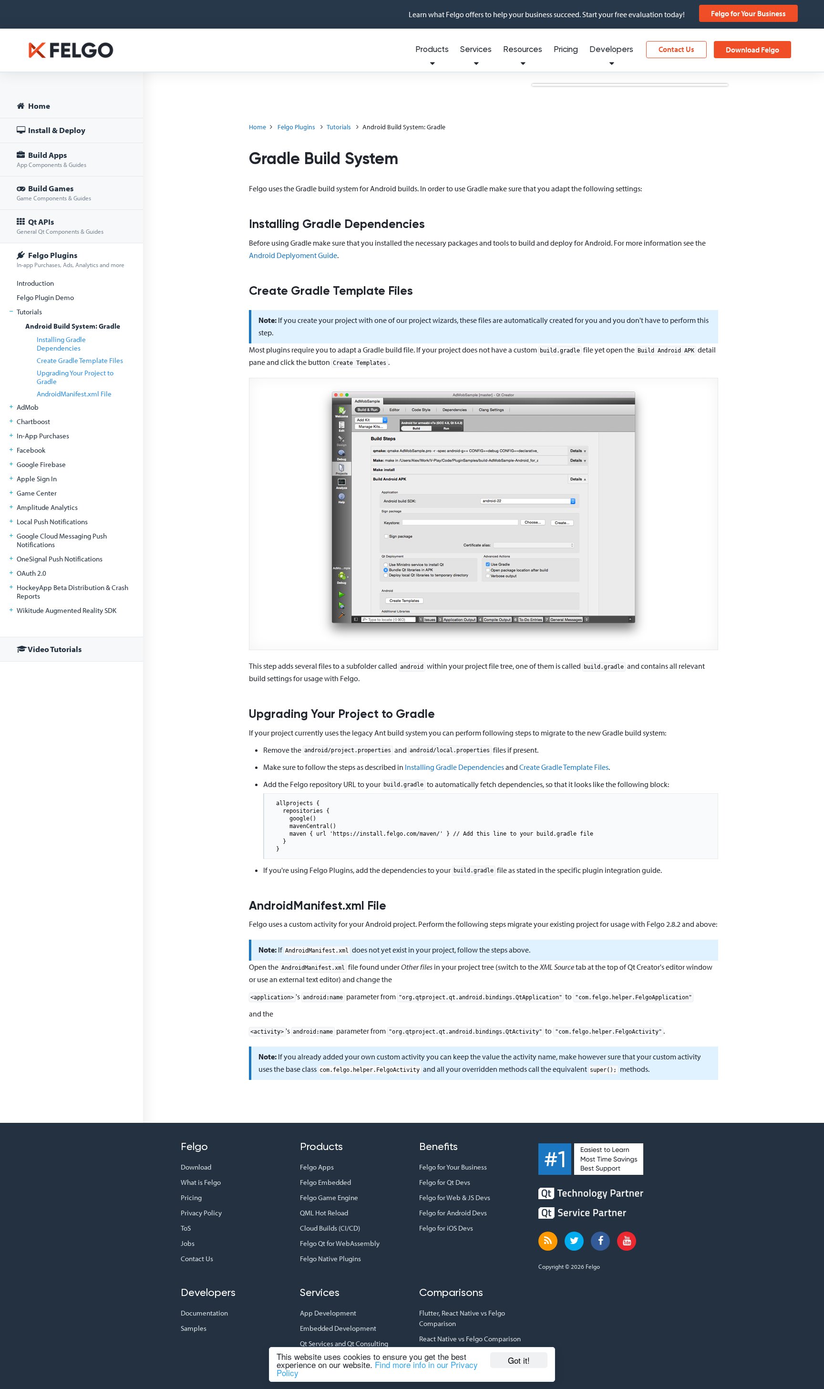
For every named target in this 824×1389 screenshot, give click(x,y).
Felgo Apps (317, 1166)
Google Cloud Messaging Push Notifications (62, 540)
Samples (193, 1328)
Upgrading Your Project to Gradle (75, 377)
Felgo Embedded (325, 1182)
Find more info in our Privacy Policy (377, 1368)
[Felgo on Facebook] (600, 1241)
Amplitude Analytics (47, 507)
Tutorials (29, 311)
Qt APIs (60, 226)
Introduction (35, 283)
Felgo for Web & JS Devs (454, 1197)
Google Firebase (41, 464)
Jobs (188, 1243)
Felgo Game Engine (329, 1197)
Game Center (37, 493)
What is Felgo (201, 1182)
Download (196, 1166)
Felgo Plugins (70, 259)
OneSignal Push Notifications (60, 558)
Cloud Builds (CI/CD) (330, 1228)
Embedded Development (338, 1328)
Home (38, 106)
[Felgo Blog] (547, 1241)
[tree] (71, 379)
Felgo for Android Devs (453, 1212)
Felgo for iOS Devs (446, 1228)
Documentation (204, 1312)
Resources (522, 50)
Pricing (566, 50)
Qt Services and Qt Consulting (344, 1343)
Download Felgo (752, 49)
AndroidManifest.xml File (74, 393)
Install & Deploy (56, 130)
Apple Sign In (37, 478)
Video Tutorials (54, 649)
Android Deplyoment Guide (293, 255)
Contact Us (676, 49)
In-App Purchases (43, 435)
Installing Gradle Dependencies (61, 343)
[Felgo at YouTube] (626, 1241)
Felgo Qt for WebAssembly (340, 1243)
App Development (328, 1312)
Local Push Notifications (52, 521)
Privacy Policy (201, 1212)
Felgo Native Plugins (330, 1258)
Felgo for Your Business (748, 13)
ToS (186, 1228)
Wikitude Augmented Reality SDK (66, 610)
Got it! (519, 1360)
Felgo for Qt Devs (444, 1182)
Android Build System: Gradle (72, 326)
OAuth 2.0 (31, 573)
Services (476, 50)
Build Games (54, 192)
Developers (611, 50)
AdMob (28, 407)
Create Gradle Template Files (80, 360)
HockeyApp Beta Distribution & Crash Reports (72, 592)
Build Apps (51, 159)
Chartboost (33, 421)
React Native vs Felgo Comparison (470, 1338)
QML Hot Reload (324, 1212)
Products (432, 50)
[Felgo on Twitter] (574, 1241)
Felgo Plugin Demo (45, 297)
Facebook (31, 450)
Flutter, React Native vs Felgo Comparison (462, 1318)
